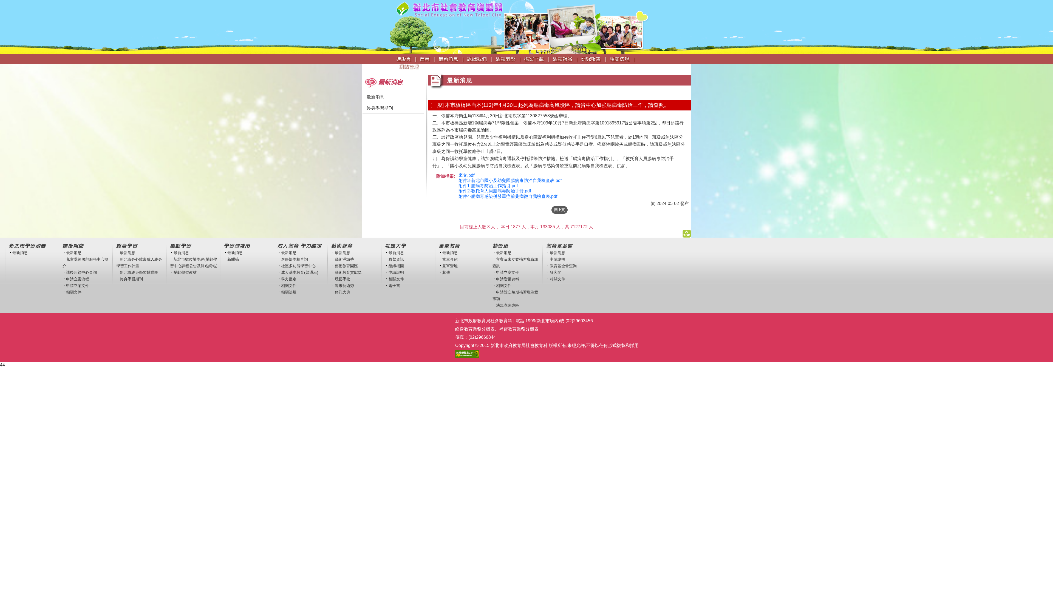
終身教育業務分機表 (475, 329)
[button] (687, 232)
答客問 (555, 272)
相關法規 (288, 292)
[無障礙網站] (467, 353)
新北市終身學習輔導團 (139, 272)
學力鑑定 (288, 279)
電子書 (394, 285)
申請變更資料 (507, 279)
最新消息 (375, 97)
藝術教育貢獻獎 (348, 272)
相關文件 (73, 292)
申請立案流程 (77, 279)
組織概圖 (396, 266)
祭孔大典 (342, 292)
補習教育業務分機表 (519, 329)
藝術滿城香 (344, 259)
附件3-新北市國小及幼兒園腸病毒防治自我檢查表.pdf (510, 180)
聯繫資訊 (396, 259)
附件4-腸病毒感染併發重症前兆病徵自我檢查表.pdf (507, 196)
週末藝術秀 (344, 285)
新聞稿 (233, 259)
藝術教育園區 (346, 266)
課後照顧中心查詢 (81, 272)
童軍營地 (450, 266)
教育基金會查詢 (563, 266)
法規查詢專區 (507, 305)
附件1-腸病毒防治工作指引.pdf (488, 185)
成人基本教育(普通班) (299, 272)
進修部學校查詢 (294, 259)
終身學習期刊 (380, 108)
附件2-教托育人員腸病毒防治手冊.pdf (494, 191)
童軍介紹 (450, 259)
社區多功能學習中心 (298, 266)
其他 (446, 272)
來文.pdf (466, 175)
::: (363, 71)
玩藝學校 (342, 279)
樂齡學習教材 (185, 272)
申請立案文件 (77, 285)
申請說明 (396, 272)
